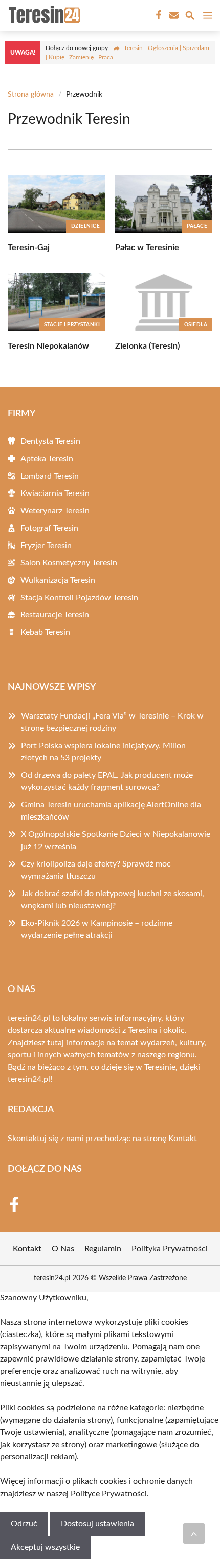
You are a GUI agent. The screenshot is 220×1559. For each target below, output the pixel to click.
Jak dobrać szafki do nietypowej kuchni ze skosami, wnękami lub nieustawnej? (112, 899)
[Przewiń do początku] (194, 1533)
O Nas (63, 1249)
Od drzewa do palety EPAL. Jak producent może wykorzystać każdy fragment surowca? (107, 781)
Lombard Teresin (49, 476)
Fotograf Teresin (49, 528)
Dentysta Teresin (50, 441)
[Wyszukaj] (190, 17)
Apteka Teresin (46, 459)
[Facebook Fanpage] (157, 15)
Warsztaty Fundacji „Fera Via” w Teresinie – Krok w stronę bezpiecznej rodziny (112, 722)
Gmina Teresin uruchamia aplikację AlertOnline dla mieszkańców (111, 811)
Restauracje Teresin (54, 615)
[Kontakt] (173, 15)
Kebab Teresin (45, 632)
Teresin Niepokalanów (48, 346)
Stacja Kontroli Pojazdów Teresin (79, 597)
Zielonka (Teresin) (147, 346)
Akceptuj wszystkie (45, 1547)
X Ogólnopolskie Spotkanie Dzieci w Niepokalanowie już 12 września (115, 840)
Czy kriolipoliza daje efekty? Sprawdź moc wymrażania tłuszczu (96, 870)
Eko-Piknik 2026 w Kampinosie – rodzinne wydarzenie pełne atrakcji (96, 929)
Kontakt (182, 1138)
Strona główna (31, 94)
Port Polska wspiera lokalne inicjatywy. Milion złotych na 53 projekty (103, 751)
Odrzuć (24, 1524)
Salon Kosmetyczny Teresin (68, 563)
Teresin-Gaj (29, 247)
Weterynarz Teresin (55, 511)
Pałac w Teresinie (147, 247)
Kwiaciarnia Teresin (55, 493)
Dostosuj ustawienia (97, 1524)
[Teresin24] (43, 15)
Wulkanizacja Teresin (57, 580)
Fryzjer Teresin (46, 545)
